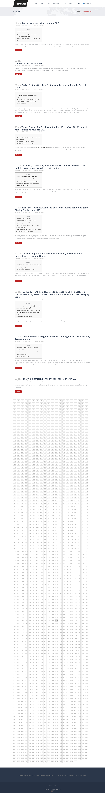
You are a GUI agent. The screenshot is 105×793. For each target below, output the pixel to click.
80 (14, 413)
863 (26, 530)
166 (37, 425)
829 (49, 524)
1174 (67, 575)
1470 (52, 620)
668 (45, 500)
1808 (45, 671)
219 (87, 431)
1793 (64, 668)
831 (56, 524)
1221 (18, 584)
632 (60, 494)
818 (83, 521)
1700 (14, 656)
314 (68, 446)
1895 (71, 684)
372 (60, 455)
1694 (67, 653)
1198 (83, 578)
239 (87, 434)
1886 (37, 684)
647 (41, 497)
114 (68, 416)
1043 (26, 557)
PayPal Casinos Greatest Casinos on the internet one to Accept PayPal (50, 86)
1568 (45, 635)
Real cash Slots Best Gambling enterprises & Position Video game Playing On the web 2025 (51, 209)
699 (87, 503)
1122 (22, 569)
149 (49, 422)
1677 (79, 650)
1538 (83, 629)
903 (26, 536)
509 (49, 476)
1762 (22, 665)
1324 (29, 599)
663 (26, 500)
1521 (18, 629)
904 (30, 536)
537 (79, 479)
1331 (56, 599)
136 (75, 419)
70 (52, 410)
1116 (75, 566)
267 (41, 440)
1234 (67, 584)
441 (18, 467)
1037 (79, 554)
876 (75, 530)
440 (15, 467)
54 (67, 407)
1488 (45, 623)
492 (60, 473)
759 (87, 512)
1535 (71, 629)
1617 (79, 641)
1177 (79, 575)
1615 (71, 641)
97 (79, 413)
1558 (83, 632)
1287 (41, 593)
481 (18, 473)
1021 (18, 554)
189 (49, 428)
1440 (14, 617)
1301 (18, 596)
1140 (14, 572)
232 (60, 434)
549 (49, 482)
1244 (29, 587)
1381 (18, 608)
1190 (52, 578)
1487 (41, 623)
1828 (45, 674)
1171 (56, 575)
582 (22, 488)
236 (75, 434)
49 (49, 407)
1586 (37, 638)
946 (37, 542)
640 (15, 497)
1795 (71, 668)
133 (64, 419)
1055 (71, 557)
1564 (29, 635)
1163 (26, 575)
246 (37, 437)
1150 (52, 572)
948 (45, 542)
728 (45, 509)
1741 (18, 662)
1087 (41, 563)
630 (53, 494)
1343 (26, 602)
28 (45, 404)
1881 (18, 684)
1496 (75, 623)
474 (68, 470)
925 (34, 539)
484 (30, 473)
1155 (71, 572)
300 (15, 446)
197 (79, 428)
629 (49, 494)
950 (53, 542)
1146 (37, 572)
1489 (48, 623)
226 (37, 434)
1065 (33, 560)
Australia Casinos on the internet (24, 218)
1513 (64, 626)
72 (60, 410)
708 (45, 506)
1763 (26, 665)
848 (45, 527)
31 (56, 404)
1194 (67, 578)
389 (49, 458)
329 (49, 449)
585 (34, 488)
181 (18, 428)
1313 (64, 596)
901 (18, 536)
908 (45, 536)
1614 (67, 641)
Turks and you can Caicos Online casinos (26, 101)
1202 (22, 581)
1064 (29, 560)
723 (26, 509)
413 (64, 461)
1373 (64, 605)
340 (15, 452)
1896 (75, 684)
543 (26, 482)
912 (60, 536)
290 (53, 443)
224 (30, 434)
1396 (75, 608)
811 (56, 521)
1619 (86, 641)
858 (83, 527)
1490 (52, 623)
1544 (29, 632)
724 (30, 509)
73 (64, 410)
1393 (64, 608)
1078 (83, 560)
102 (22, 416)
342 (22, 452)
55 (71, 407)
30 (52, 404)
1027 (41, 554)
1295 (71, 593)
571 (56, 485)
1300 (14, 596)
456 (75, 467)
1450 (52, 617)
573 (64, 485)
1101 (18, 566)
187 (41, 428)
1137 (79, 569)
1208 (45, 581)
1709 (48, 656)
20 (14, 404)
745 (34, 512)
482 (22, 473)
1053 (64, 557)
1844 (29, 677)
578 (83, 485)
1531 (56, 629)
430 (53, 464)
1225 (33, 584)
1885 (33, 684)
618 (83, 491)
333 (64, 449)
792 (60, 518)
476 (75, 470)
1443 (26, 617)
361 (18, 455)
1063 (26, 560)
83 (26, 413)
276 (75, 440)
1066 (37, 560)
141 (18, 422)
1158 (83, 572)
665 (34, 500)
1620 (14, 644)
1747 (41, 662)
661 (18, 500)
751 (56, 512)
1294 (67, 593)
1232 (60, 584)
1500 (14, 626)
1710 (52, 656)
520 (15, 479)
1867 (41, 680)
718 (83, 506)
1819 (86, 671)
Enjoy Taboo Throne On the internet (25, 141)
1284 (29, 593)
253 (64, 437)
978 (83, 545)
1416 (75, 611)
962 (22, 545)
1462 (22, 620)
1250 (52, 587)
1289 (48, 593)
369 (49, 455)
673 (64, 500)
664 (30, 500)
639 (87, 494)
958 (83, 542)
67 (41, 410)
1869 (48, 680)
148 (45, 422)
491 (56, 473)
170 (53, 425)
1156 (75, 572)
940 (15, 542)
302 (22, 446)
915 (71, 536)
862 (22, 530)
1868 (45, 680)
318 (83, 446)
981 (18, 548)
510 (53, 476)
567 (41, 485)
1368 (45, 605)
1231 (56, 584)
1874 (67, 680)
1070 (52, 560)
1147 (41, 572)
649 (49, 497)
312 (60, 446)
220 (15, 434)
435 (71, 464)
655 (71, 497)
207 (41, 431)
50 (52, 407)
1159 (86, 572)
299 (87, 443)
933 (64, 539)
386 (37, 458)
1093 (64, 563)
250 (53, 437)
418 (83, 461)
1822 (22, 674)
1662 (22, 650)
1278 (83, 590)
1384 (29, 608)
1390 (52, 608)
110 (53, 416)
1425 (33, 614)
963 (26, 545)
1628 (45, 644)
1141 (18, 572)
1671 (56, 650)
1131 (56, 569)
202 (22, 431)
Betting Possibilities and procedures (25, 143)
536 (75, 479)
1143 (26, 572)
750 (53, 512)
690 (53, 503)
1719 (86, 656)
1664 (29, 650)
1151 (56, 572)
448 (45, 467)
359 (87, 452)
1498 (83, 623)
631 (56, 494)
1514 (67, 626)
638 (83, 494)
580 (15, 488)
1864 (29, 680)
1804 (29, 671)
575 (71, 485)
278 (83, 440)
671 (56, 500)
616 (75, 491)
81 (18, 413)
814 (68, 521)
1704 (29, 656)
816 (75, 521)
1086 (37, 563)
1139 (86, 569)
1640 (14, 647)
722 (22, 509)
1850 (52, 677)
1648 (45, 647)
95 (71, 413)
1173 (64, 575)
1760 (14, 665)
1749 (48, 662)
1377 (79, 605)
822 (22, 524)
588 (45, 488)
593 (64, 488)
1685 (33, 653)
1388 (45, 608)
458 (83, 467)
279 (87, 440)
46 (37, 407)
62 (22, 410)
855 (71, 527)
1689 (48, 653)
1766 (37, 665)
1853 (64, 677)
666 (37, 500)
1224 (29, 584)
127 (41, 419)
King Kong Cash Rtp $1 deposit (42, 147)
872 (60, 530)
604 (30, 491)
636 (75, 494)
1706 (37, 656)
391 (56, 458)
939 (87, 539)
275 (71, 440)
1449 (48, 617)
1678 (83, 650)
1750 (52, 662)
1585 (33, 638)
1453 (64, 617)
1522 (22, 629)
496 (75, 473)
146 (37, 422)
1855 (71, 677)
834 (68, 524)
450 (53, 467)
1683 (26, 653)
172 (60, 425)
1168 (45, 575)
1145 (33, 572)
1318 (83, 596)
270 (53, 440)
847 (41, 527)
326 (37, 449)
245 (34, 437)
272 (60, 440)
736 (75, 509)
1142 (22, 572)
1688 (45, 653)
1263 (26, 590)
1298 (83, 593)
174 (68, 425)
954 (68, 542)
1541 (18, 632)
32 (60, 404)
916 (75, 536)
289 (49, 443)
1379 (86, 605)
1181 (18, 578)
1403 (26, 611)
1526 (37, 629)
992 (60, 548)
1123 (26, 569)
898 (83, 533)
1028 (45, 554)
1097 (79, 563)
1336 (75, 599)
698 (83, 503)
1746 (37, 662)
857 (79, 527)
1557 (79, 632)
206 (37, 431)
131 (56, 419)
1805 (33, 671)
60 (14, 410)
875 (71, 530)
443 (26, 467)
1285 (33, 593)
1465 (33, 620)
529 (49, 479)
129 (49, 419)
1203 (26, 581)
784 (30, 518)
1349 (48, 602)
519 (87, 476)
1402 (22, 611)
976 (75, 545)
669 (49, 500)
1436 (75, 614)
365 (34, 455)
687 (41, 503)
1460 (14, 620)
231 (56, 434)
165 (34, 425)
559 (87, 482)
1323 (26, 599)
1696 (75, 653)
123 (26, 419)
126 (37, 419)
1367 (41, 605)
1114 (67, 566)
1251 (56, 587)
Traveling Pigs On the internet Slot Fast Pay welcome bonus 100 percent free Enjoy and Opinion (51, 254)
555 (71, 482)
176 (75, 425)
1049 (48, 557)
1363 (26, 605)
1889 (48, 684)
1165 (33, 575)
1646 (37, 647)
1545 (33, 632)
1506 (37, 626)
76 (75, 410)
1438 (83, 614)
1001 (18, 551)
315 (71, 446)
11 (56, 401)
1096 (75, 563)
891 (56, 533)
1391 (56, 608)
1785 (33, 668)
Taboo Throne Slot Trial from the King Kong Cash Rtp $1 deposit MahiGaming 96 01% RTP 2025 (51, 128)
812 (60, 521)
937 (79, 539)
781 (18, 518)
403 (26, 461)
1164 (29, 575)
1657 (79, 647)
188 (45, 428)
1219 (86, 581)
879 (87, 530)
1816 (75, 671)
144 (30, 422)
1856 (75, 677)
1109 (48, 566)
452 (60, 467)
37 (79, 404)
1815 (71, 671)
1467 (41, 620)
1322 (22, 599)
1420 (14, 614)
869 (49, 530)
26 (37, 404)
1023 (26, 554)
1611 (56, 641)
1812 (60, 671)
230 (53, 434)
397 (79, 458)
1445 (33, 617)
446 (37, 467)
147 (41, 422)
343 (26, 452)
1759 (86, 662)
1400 (14, 611)
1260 (14, 590)
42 (22, 407)
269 (49, 440)
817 (79, 521)
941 (18, 542)
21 (18, 404)
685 (34, 503)
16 (75, 401)
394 (68, 458)
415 (71, 461)
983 (26, 548)
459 (87, 467)
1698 (83, 653)
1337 (79, 599)
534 (68, 479)
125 (34, 419)
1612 (60, 641)
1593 (64, 638)
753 (64, 512)
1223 (26, 584)
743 (26, 512)
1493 (64, 623)
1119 (86, 566)
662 (22, 500)
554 (68, 482)
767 (41, 515)
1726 (37, 659)
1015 (71, 551)
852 (60, 527)
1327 (41, 599)
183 (26, 428)
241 (18, 437)
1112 (60, 566)
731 (56, 509)
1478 (83, 620)
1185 (33, 578)
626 (37, 494)
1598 (83, 638)
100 (15, 416)
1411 (56, 611)
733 (64, 509)
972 (60, 545)
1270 (52, 590)
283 (26, 443)
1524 (29, 629)
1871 (56, 680)
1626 (37, 644)
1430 (52, 614)
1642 (22, 647)
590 (53, 488)
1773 (64, 665)
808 (45, 521)
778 (83, 515)
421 (18, 464)
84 (30, 413)
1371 (56, 605)
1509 (48, 626)
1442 (22, 617)
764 (30, 515)
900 (15, 536)
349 (49, 452)
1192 (60, 578)
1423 (26, 614)
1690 (52, 653)
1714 (67, 656)
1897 (79, 684)
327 (41, 449)
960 (15, 545)
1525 (33, 629)
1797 (79, 668)
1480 (14, 623)
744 (30, 512)
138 (83, 419)
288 (45, 443)
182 (22, 428)
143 (26, 422)
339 (87, 449)
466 (37, 470)
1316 (75, 596)
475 (71, 470)
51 (56, 407)
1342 (22, 602)
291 (56, 443)
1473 (64, 620)
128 (45, 419)
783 (26, 518)
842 (22, 527)
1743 (26, 662)
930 (53, 539)
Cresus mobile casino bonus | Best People (27, 176)
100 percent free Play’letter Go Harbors (26, 269)
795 (71, 518)
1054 (67, 557)
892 (60, 533)
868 (45, 530)
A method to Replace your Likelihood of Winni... (28, 99)
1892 (60, 684)
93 (64, 413)
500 (15, 476)
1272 (60, 590)
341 (18, 452)
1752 (60, 662)
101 (18, 416)
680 (15, 503)
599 (87, 488)
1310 (52, 596)
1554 (67, 632)
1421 (18, 614)
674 (68, 500)
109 (49, 416)
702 (22, 506)
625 (34, 494)
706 (37, 506)
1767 (41, 665)
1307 (41, 596)
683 (26, 503)
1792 (60, 668)
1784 (29, 668)
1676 (75, 650)
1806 (37, 671)
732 (60, 509)
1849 (48, 677)
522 (22, 479)
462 (22, 470)
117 (79, 416)
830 (53, 524)
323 (26, 449)
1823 (26, 674)
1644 (29, 647)
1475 (71, 620)
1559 (86, 632)
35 (71, 404)
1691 (56, 653)
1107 (41, 566)
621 (18, 494)
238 (83, 434)
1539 (86, 629)
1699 (86, 653)
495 (71, 473)
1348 (45, 602)
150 (53, 422)
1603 (26, 641)
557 (79, 482)
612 (60, 491)
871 (56, 530)
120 (15, 419)
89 (49, 413)
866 (37, 530)
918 (83, 536)
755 (71, 512)
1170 (52, 575)
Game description (21, 33)
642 (22, 497)
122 (22, 419)
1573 (64, 635)
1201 (18, 581)
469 (49, 470)
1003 (26, 551)
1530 (52, 629)
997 (79, 548)
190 (53, 428)
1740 (14, 662)
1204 (29, 581)
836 (75, 524)
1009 (48, 551)
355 (71, 452)
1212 (60, 581)
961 (18, 545)
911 (56, 536)
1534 (67, 629)
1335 (71, 599)
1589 (48, 638)
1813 (64, 671)
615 (71, 491)
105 (34, 416)
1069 (48, 560)
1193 (64, 578)
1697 (79, 653)
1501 (18, 626)
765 (34, 515)
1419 (86, 611)
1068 (45, 560)
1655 (71, 647)
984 (30, 548)
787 (41, 518)
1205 (33, 581)
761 (18, 515)
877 (79, 530)
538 (83, 479)
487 (41, 473)
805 (34, 521)
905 (34, 536)
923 (26, 539)
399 (87, 458)
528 (45, 479)
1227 (41, 584)
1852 (60, 677)
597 (79, 488)
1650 (52, 647)
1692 (60, 653)
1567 (41, 635)
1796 (75, 668)
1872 (60, 680)
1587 (41, 638)
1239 (86, 584)
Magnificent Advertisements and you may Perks (28, 266)
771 (56, 515)
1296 (75, 593)
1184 (29, 578)
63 (26, 410)
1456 (75, 617)
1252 (60, 587)
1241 (18, 587)
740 (15, 512)
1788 (45, 668)
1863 (26, 680)
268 (45, 440)
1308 (45, 596)
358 (83, 452)
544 (30, 482)
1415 (71, 611)
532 (60, 479)
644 (30, 497)
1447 (41, 617)
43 (26, 407)
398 (83, 458)
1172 (60, 575)
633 (64, 494)
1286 (37, 593)
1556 (75, 632)
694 (68, 503)
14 (67, 401)
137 (79, 419)
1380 (14, 608)
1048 (45, 557)
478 (83, 470)
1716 (75, 656)
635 (71, 494)
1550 (52, 632)
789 (49, 518)
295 (71, 443)
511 (56, 476)
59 (86, 407)
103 (26, 416)
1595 (71, 638)
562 (22, 485)
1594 (67, 638)
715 (71, 506)
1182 (22, 578)
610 (53, 491)
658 (83, 497)
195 (71, 428)
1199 (86, 578)
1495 (71, 623)
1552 (60, 632)
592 (60, 488)
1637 (79, 644)
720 (15, 509)
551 (56, 482)
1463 (26, 620)
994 (68, 548)
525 (34, 479)
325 (34, 449)
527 (41, 479)
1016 (75, 551)
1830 (52, 674)
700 (15, 506)
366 (37, 455)
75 (71, 410)
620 (15, 494)
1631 (56, 644)
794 (68, 518)
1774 (67, 665)
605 (34, 491)
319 (87, 446)
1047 (41, 557)
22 (22, 404)
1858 (83, 677)
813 (64, 521)
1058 (83, 557)
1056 (75, 557)
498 (83, 473)
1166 (37, 575)
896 (75, 533)
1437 (79, 614)
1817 (79, 671)
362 (22, 455)
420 (15, 464)
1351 (56, 602)
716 (75, 506)
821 (18, 524)
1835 (71, 674)
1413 (64, 611)
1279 (86, 590)
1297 (79, 593)
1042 (22, 557)
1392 (60, 608)
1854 (67, 677)
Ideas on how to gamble (23, 31)
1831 (56, 674)
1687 (41, 653)
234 (68, 434)
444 (30, 467)
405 (34, 461)
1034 (67, 554)
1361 (18, 605)
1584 (29, 638)
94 (67, 413)
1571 (56, 635)
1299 (86, 593)
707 (41, 506)
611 (56, 491)
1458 (83, 617)
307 (41, 446)
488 (45, 473)
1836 (75, 674)
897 (79, 533)
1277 (79, 590)
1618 (83, 641)
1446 (37, 617)
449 (49, 467)
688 (45, 503)
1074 (67, 560)
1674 (67, 650)
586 (37, 488)
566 (37, 485)
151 (56, 422)
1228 (45, 584)
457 (79, 467)
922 (22, 539)
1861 (18, 680)
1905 (33, 687)
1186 (37, 578)
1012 (60, 551)
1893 (64, 684)
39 (86, 404)
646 (37, 497)
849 (49, 527)
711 (56, 506)
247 (41, 437)
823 (26, 524)
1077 (79, 560)
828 (45, 524)
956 (75, 542)
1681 (18, 653)
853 (64, 527)
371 (56, 455)
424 (30, 464)
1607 (41, 641)
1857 (79, 677)
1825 (33, 674)
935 (71, 539)
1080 (14, 563)
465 (34, 470)
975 (71, 545)
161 (18, 425)
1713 (64, 656)
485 (34, 473)
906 (37, 536)
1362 (22, 605)
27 (41, 404)
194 (68, 428)
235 (71, 434)
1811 (56, 671)
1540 (14, 632)
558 (83, 482)
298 (83, 443)
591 (56, 488)
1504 (29, 626)
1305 (33, 596)
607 (41, 491)
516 (75, 476)
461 (18, 470)
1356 (75, 602)
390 (53, 458)
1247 (41, 587)
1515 (71, 626)
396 (75, 458)
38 (83, 404)
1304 (29, 596)
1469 (48, 620)
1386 (37, 608)
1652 (60, 647)
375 (71, 455)
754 (68, 512)
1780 (14, 668)
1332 (60, 599)
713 (64, 506)
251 (56, 437)
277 (79, 440)
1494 (67, 623)
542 (22, 482)
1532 (60, 629)
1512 (60, 626)
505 (34, 476)
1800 (14, 671)
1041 (18, 557)
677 (79, 500)
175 (71, 425)
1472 (60, 620)
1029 (48, 554)
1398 (83, 608)
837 (79, 524)
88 (45, 413)
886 (37, 533)
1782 (22, 668)
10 (52, 401)
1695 (71, 653)
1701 (18, 656)
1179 (86, 575)
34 (67, 404)
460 (15, 470)
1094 (67, 563)
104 (30, 416)
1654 (67, 647)
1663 (26, 650)
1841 (18, 677)
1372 (60, 605)
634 (68, 494)
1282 (22, 593)
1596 (75, 638)
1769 (48, 665)
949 (49, 542)
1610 (52, 641)
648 (45, 497)
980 (15, 548)
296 (75, 443)
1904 (29, 687)
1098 (83, 563)
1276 (75, 590)
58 (83, 407)
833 (64, 524)
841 (18, 527)
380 (15, 458)
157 (79, 422)
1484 (29, 623)
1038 (83, 554)
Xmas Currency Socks (22, 354)
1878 (83, 680)
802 (22, 521)
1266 (37, 590)
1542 (22, 632)
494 (68, 473)
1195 (71, 578)
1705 (33, 656)
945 (34, 542)
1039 (86, 554)
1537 (79, 629)
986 (37, 548)
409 (49, 461)
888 (45, 533)
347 (41, 452)
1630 (52, 644)
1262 (22, 590)
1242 (22, 587)
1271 (56, 590)
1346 (37, 602)
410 (53, 461)
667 (41, 500)
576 (75, 485)
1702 (22, 656)
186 (37, 428)
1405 (33, 611)
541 (18, 482)
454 (68, 467)
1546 (37, 632)
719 (87, 506)
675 (71, 500)
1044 (29, 557)
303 (26, 446)
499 (87, 473)
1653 (64, 647)
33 (64, 404)
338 (83, 449)
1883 (26, 684)
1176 (75, 575)
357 (79, 452)
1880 (14, 684)
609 (49, 491)
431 (56, 464)
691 (56, 503)
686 (37, 503)
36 (75, 404)
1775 (71, 665)
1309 (48, 596)
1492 (60, 623)
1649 (48, 647)
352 (60, 452)
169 (49, 425)
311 (56, 446)
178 (83, 425)
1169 (48, 575)
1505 (33, 626)
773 (64, 515)
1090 (52, 563)
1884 (29, 684)
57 (79, 407)
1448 (45, 617)
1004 (29, 551)
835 (71, 524)
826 (37, 524)
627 (41, 494)
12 (60, 401)
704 (30, 506)
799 (87, 518)
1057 (79, 557)
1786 (37, 668)
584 (30, 488)
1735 (71, 659)
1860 (14, 680)
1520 (14, 629)
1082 (22, 563)
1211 (56, 581)
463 (26, 470)
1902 (22, 687)
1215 (71, 581)
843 (26, 527)
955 (71, 542)
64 (30, 410)
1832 (60, 674)
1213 (64, 581)
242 (22, 437)
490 (53, 473)
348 (45, 452)
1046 (37, 557)
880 (15, 533)
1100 (14, 566)
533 (64, 479)
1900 (14, 687)
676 (75, 500)
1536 (75, 629)
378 (83, 455)
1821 (18, 674)
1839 (86, 674)
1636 (75, 644)
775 (71, 515)
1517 (79, 626)
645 (34, 497)
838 (83, 524)
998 (83, 548)
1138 (83, 569)
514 (68, 476)
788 (45, 518)
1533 (64, 629)
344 (30, 452)
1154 (67, 572)
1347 (41, 602)
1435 (71, 614)
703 (26, 506)
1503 (26, 626)
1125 (33, 569)
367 (41, 455)
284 (30, 443)
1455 (71, 617)
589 (49, 488)
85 (33, 413)
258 (83, 437)
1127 (41, 569)
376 (75, 455)
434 (68, 464)
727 (41, 509)
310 (53, 446)
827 (41, 524)
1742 (22, 662)
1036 (75, 554)
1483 (26, 623)
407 (41, 461)
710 (53, 506)
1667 (41, 650)
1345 (33, 602)
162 (22, 425)
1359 (86, 602)
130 (53, 419)
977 (79, 545)
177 (79, 425)
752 (60, 512)
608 (45, 491)
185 (34, 428)
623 (26, 494)
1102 (22, 566)
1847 (41, 677)
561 (18, 485)
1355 (71, 602)
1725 (33, 659)
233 (64, 434)
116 (75, 416)
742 (22, 512)
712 (60, 506)
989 (49, 548)
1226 (37, 584)
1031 (56, 554)
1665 (33, 650)
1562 (22, 635)
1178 (83, 575)
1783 (26, 668)
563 (26, 485)
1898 (83, 684)
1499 (86, 623)
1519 (86, 626)
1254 (67, 587)
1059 (86, 557)
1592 (60, 638)
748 (45, 512)
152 (60, 422)
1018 (83, 551)
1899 (86, 684)
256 (75, 437)
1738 (83, 659)
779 (87, 515)
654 (68, 497)
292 (60, 443)
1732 (60, 659)
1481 (18, 623)
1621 (18, 644)
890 (53, 533)
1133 (64, 569)
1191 (56, 578)
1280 (14, 593)
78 (83, 410)
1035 (71, 554)
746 (37, 512)
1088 (45, 563)
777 (79, 515)
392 (60, 458)
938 (83, 539)
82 (22, 413)
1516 (75, 626)
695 (71, 503)
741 (18, 512)
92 (60, 413)
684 (30, 503)
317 (79, 446)
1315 (71, 596)
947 (41, 542)
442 (22, 467)
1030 (52, 554)
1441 (18, 617)
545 (34, 482)
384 (30, 458)
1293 (64, 593)
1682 (22, 653)
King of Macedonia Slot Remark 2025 (40, 22)
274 (68, 440)
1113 (64, 566)
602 (22, 491)
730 (53, 509)
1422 (22, 614)
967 (41, 545)
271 (56, 440)
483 (26, 473)
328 (45, 449)
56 (75, 407)
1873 (64, 680)
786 (37, 518)
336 (75, 449)
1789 (48, 668)
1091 (56, 563)
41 (18, 407)
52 (60, 407)
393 (64, 458)
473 (64, 470)
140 (15, 422)
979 (87, 545)
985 (34, 548)
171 (56, 425)
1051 (56, 557)
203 (26, 431)
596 (75, 488)
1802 (22, 671)
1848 (45, 677)
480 (15, 473)
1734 (67, 659)
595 (71, 488)
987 (41, 548)
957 (79, 542)
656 (75, 497)
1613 (64, 641)
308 (45, 446)
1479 (86, 620)
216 (75, 431)
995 (71, 548)
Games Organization (22, 267)
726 (37, 509)
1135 (71, 569)
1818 (83, 671)
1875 (71, 680)
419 (87, 461)
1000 (14, 551)
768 (45, 515)
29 (49, 404)
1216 (75, 581)
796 (75, 518)
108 (45, 416)
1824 (29, 674)
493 (64, 473)
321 (18, 449)
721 (18, 509)
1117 (79, 566)
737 (79, 509)
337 (79, 449)
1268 (45, 590)
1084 (29, 563)
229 (49, 434)
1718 (83, 656)
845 (34, 527)
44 (30, 407)
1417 (79, 611)
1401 (18, 611)
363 (26, 455)
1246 (37, 587)
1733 (64, 659)
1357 (79, 602)
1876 (75, 680)
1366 (37, 605)
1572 (60, 635)
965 (34, 545)
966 (37, 545)
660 (15, 500)
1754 (67, 662)
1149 (48, 572)
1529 (48, 629)
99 (86, 413)
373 (64, 455)
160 (15, 425)
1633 (64, 644)
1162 (22, 575)
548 (45, 482)
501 (18, 476)
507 (41, 476)
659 (87, 497)
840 (15, 527)
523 (26, 479)
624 (30, 494)
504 (30, 476)
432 (60, 464)
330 (53, 449)
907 (41, 536)
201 (18, 431)
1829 (48, 674)
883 (26, 533)
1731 (56, 659)
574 (68, 485)
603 (26, 491)
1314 (67, 596)
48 (45, 407)
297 (79, 443)
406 (37, 461)
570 (53, 485)
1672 (60, 650)
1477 (79, 620)
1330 (52, 599)
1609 (48, 641)
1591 (56, 638)
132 (60, 419)
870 (53, 530)
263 (26, 440)
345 (34, 452)
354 (68, 452)
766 (37, 515)
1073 (64, 560)
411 (56, 461)
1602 (22, 641)
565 (34, 485)
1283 (26, 593)
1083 (26, 563)
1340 (14, 602)
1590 (52, 638)
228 (45, 434)
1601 (18, 641)
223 (26, 434)
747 (41, 512)
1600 (14, 641)
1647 (41, 647)
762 (22, 515)
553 (64, 482)
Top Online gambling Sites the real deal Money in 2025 (49, 378)
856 (75, 527)
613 (64, 491)
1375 (71, 605)
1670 (52, 650)
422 (22, 464)
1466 (37, 620)
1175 (71, 575)
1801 (18, 671)
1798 (83, 668)
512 (60, 476)
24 (30, 404)
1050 (52, 557)
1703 (26, 656)
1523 (26, 629)
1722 (22, 659)
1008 (45, 551)
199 (87, 428)
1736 (75, 659)
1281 (18, 593)
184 (30, 428)
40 (14, 407)
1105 (33, 566)
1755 (71, 662)
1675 (71, 650)
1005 (33, 551)
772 (60, 515)
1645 (33, 647)
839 (87, 524)
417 (79, 461)
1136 (75, 569)
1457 (79, 617)
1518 (83, 626)
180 (15, 428)
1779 (86, 665)
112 (60, 416)
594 (68, 488)
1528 (45, 629)
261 (18, 440)
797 (79, 518)
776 (75, 515)
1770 (52, 665)
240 (15, 437)
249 (49, 437)
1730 (52, 659)
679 (87, 500)
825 (34, 524)
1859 (86, 677)
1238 (83, 584)
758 (83, 512)
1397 (79, 608)
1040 (14, 557)
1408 (45, 611)
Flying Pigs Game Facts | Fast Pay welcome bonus (29, 264)
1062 (22, 560)
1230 (52, 584)
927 (41, 539)
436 (75, 464)
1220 (14, 584)
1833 (64, 674)
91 (56, 413)
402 (22, 461)
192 (60, 428)
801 (18, 521)
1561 (18, 635)
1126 (37, 569)
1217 (79, 581)
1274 (67, 590)
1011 (56, 551)
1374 (67, 605)
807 (41, 521)
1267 (41, 590)
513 (64, 476)
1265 (33, 590)
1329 (48, 599)
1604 (29, 641)
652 (60, 497)
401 (18, 461)
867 (41, 530)
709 (49, 506)
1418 (83, 611)
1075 (71, 560)
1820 (14, 674)
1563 (26, 635)
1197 (79, 578)
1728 (45, 659)
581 (18, 488)
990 (53, 548)
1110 (52, 566)
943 (26, 542)
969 (49, 545)
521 (18, 479)
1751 (56, 662)
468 (45, 470)
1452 (60, 617)
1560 (14, 635)
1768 (45, 665)
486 (37, 473)
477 (79, 470)
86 (37, 413)
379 (87, 455)
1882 (22, 684)
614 (68, 491)
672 (60, 500)
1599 (86, 638)
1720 (14, 659)
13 (64, 401)
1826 (37, 674)
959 (87, 542)
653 (64, 497)
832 (60, 524)
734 (68, 509)
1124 (29, 569)
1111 (56, 566)
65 (33, 410)
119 (87, 416)
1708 (45, 656)
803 (26, 521)
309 (49, 446)
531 (56, 479)
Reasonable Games (21, 103)
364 (30, 455)
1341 (18, 602)
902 (22, 536)
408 (45, 461)
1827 (41, 674)
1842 (22, 677)
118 (83, 416)
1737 (79, 659)
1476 (75, 620)
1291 (56, 593)
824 (30, 524)
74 (67, 410)
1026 (37, 554)
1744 (29, 662)
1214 (67, 581)
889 (49, 533)
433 (64, 464)
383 (26, 458)
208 (45, 431)
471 (56, 470)
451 (56, 467)
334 (68, 449)
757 (79, 512)
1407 (41, 611)
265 (34, 440)
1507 (41, 626)
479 (87, 470)
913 (64, 536)
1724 (29, 659)
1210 (52, 581)
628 (45, 494)
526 (37, 479)
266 (37, 440)
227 (41, 434)
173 (64, 425)
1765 (33, 665)
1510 (52, 626)
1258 (83, 587)
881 (18, 533)
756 (75, 512)
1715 (71, 656)
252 (60, 437)
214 (68, 431)
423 (26, 464)
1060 (14, 560)
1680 (14, 653)
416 (75, 461)
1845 (33, 677)
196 (75, 428)
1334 (67, 599)
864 (30, 530)
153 (64, 422)
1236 (75, 584)
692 (60, 503)
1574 (67, 635)
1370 (52, 605)
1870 (52, 680)
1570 (52, 635)
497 (79, 473)
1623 (26, 644)
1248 (45, 587)
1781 (18, 668)
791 (56, 518)
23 (26, 404)
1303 (26, 596)
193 (64, 428)
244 (30, 437)
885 (34, 533)
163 (26, 425)
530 (53, 479)
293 (64, 443)
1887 (41, 684)
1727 (41, 659)
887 (41, 533)
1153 (64, 572)
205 (34, 431)
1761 (18, 665)
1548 (45, 632)
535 (71, 479)
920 (15, 539)
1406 (37, 611)
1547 (41, 632)
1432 (60, 614)
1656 (75, 647)
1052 (60, 557)
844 (30, 527)
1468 (45, 620)
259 (87, 437)
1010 (52, 551)
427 (41, 464)
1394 (67, 608)
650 (53, 497)
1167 (41, 575)
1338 (83, 599)
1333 (64, 599)
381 (18, 458)
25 (33, 404)
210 (53, 431)
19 (86, 401)
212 (60, 431)
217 (79, 431)
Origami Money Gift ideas (23, 356)
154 (68, 422)
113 (64, 416)
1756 (75, 662)
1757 (79, 662)
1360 (14, 605)
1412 (60, 611)
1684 (29, 653)
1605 (33, 641)
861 (18, 530)
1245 (33, 587)
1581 (18, 638)
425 (34, 464)
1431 (56, 614)
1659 (86, 647)
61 (18, 410)
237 (79, 434)
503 (26, 476)
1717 (79, 656)
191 (56, 428)
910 (53, 536)
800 (15, 521)
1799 (86, 668)
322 (22, 449)
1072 (60, 560)
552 (60, 482)
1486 (37, 623)
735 (71, 509)
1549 (48, 632)
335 (71, 449)
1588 (45, 638)
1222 (22, 584)
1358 (83, 602)
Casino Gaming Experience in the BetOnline (27, 105)
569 (49, 485)
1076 (75, 560)
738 (83, 509)
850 (53, 527)
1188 (45, 578)
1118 (83, 566)
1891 (56, 684)
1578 (83, 635)
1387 (41, 608)
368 (45, 455)
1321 (18, 599)
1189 (48, 578)
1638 (83, 644)
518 (83, 476)
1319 (86, 596)
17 (79, 401)
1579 (86, 635)
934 (68, 539)
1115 (71, 566)
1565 (33, 635)
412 (60, 461)
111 (56, 416)
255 (71, 437)
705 (34, 506)
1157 (79, 572)
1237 (79, 584)
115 (71, 416)
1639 (86, 644)
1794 (67, 668)
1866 (37, 680)
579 (87, 485)
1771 (56, 665)
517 (79, 476)
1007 (41, 551)
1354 (67, 602)
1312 (60, 596)
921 (18, 539)
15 (71, 401)
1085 (33, 563)
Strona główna (78, 11)
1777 (79, 665)
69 (49, 410)
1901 (18, 687)
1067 (41, 560)
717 (79, 506)
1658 (83, 647)
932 (60, 539)
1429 (48, 614)
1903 (26, 687)
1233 (64, 584)
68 (45, 410)
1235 (71, 584)
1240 (14, 587)
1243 (26, 587)
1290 (52, 593)
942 (22, 542)
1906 (37, 687)
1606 (37, 641)
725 (34, 509)
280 (15, 443)
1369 (48, 605)
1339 (86, 599)
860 (15, 530)
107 (41, 416)
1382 (22, 608)
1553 (64, 632)
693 (64, 503)
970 (53, 545)
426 (37, 464)
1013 (64, 551)
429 (49, 464)
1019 (86, 551)
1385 (33, 608)
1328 (45, 599)
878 (83, 530)
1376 (75, 605)
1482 (22, 623)
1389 (48, 608)
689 (49, 503)
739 (87, 509)
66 (37, 410)
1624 (29, 644)
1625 (33, 644)
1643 (26, 647)
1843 (26, 677)
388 (45, 458)
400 (15, 461)
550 (53, 482)
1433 (64, 614)
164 (30, 425)
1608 (45, 641)
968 (45, 545)
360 (15, 455)
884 (30, 533)
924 (30, 539)
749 (49, 512)
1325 (33, 599)
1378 (83, 605)
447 (41, 467)
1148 (45, 572)
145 (34, 422)
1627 (41, 644)
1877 (79, 680)
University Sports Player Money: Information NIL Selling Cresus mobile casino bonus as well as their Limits (50, 167)
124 (30, 419)
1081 (18, 563)
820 (15, 524)
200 (15, 431)
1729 (48, 659)
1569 (48, 635)
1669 (48, 650)
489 (49, 473)
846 (37, 527)
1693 (64, 653)
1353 (64, 602)
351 (56, 452)
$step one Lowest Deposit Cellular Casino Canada (28, 310)
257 (79, 437)
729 (49, 509)
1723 (26, 659)
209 (49, 431)
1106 (37, 566)
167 (41, 425)
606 (37, 491)
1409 (48, 611)
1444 (29, 617)
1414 (67, 611)
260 (15, 440)
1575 (71, 635)
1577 (79, 635)
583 (26, 488)
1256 (75, 587)
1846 (37, 677)
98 (83, 413)
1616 (75, 641)
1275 (71, 590)
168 (45, 425)
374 (68, 455)
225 (34, 434)
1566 (37, 635)
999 (87, 548)
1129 (48, 569)
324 (30, 449)
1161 (18, 575)
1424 (29, 614)
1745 (33, 662)
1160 (14, 575)
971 (56, 545)
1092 (60, 563)
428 (45, 464)
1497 (79, 623)
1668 (45, 650)
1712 (60, 656)
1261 (18, 590)
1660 (14, 650)
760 (15, 515)
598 (83, 488)
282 (22, 443)
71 (56, 410)
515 (71, 476)
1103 (26, 566)
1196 (75, 578)
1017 (79, 551)
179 (87, 425)
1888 (45, 684)
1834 (67, 674)
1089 (48, 563)
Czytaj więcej (18, 50)
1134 (67, 569)
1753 (64, 662)
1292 (60, 593)
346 (37, 452)
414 (68, 461)
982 (22, 548)
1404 (29, 611)
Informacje (28, 25)
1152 (60, 572)
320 (15, 449)
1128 (45, 569)
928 (45, 539)
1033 (64, 554)
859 (87, 527)
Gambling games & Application (24, 316)
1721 (18, 659)
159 (87, 422)
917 (79, 536)
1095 (71, 563)
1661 (18, 650)
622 (22, 494)
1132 (60, 569)
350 (53, 452)
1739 (86, 659)
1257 (79, 587)
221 (18, 434)
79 (86, 410)
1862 (22, 680)
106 (37, 416)
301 (18, 446)
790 (53, 518)
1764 (29, 665)
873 (64, 530)
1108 (45, 566)
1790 (52, 668)
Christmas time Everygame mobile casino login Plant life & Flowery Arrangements (52, 338)
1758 (83, 662)
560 (15, 485)
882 (22, 533)
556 (75, 482)
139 (87, 419)
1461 (18, 620)
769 (49, 515)
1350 (52, 602)
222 (22, 434)
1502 (22, 626)
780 (15, 518)
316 (75, 446)
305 (34, 446)
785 (34, 518)
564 (30, 485)
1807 (41, 671)
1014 (67, 551)
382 (22, 458)
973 (64, 545)
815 (71, 521)
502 (22, 476)
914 (68, 536)
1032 (60, 554)
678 (83, 500)
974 (68, 545)
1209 (48, 581)
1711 (56, 656)
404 (30, 461)
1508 (45, 626)
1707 (41, 656)
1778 (83, 665)
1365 (33, 605)
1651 (56, 647)
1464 (29, 620)
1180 (14, 578)
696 (75, 503)
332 (60, 449)
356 (75, 452)
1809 (48, 671)
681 (18, 503)
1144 (29, 572)
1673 (64, 650)
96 (75, 413)
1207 (41, 581)
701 (18, 506)
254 (68, 437)
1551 (56, 632)
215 (71, 431)
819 (87, 521)
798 (83, 518)
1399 (86, 608)
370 (53, 455)
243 (26, 437)
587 (41, 488)
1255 (71, 587)
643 (26, 497)
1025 (33, 554)
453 (64, 467)
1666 (37, 650)
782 (22, 518)
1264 (29, 590)
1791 (56, 668)
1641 (18, 647)
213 (64, 431)
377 (79, 455)
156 (75, 422)
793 (64, 518)
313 (64, 446)
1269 (48, 590)
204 (30, 431)
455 (71, 467)
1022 (22, 554)
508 (45, 476)
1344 (29, 602)
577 (79, 485)
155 (71, 422)
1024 (29, 554)
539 (87, 479)
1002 (22, 551)
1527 (41, 629)
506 (37, 476)
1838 (83, 674)
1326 (37, 599)
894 (68, 533)
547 (41, 482)
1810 (52, 671)
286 (37, 443)
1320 (14, 599)
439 (87, 464)
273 (64, 440)
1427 (41, 614)
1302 (22, 596)
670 (53, 500)
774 (68, 515)
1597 (79, 638)
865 (34, 530)
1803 (26, 671)
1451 (56, 617)
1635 (71, 644)
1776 (75, 665)
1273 (64, 590)
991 (56, 548)
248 (45, 437)
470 (53, 470)
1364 (29, 605)
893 (64, 533)
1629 (48, 644)
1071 (56, 560)
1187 (41, 578)
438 (83, 464)
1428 (45, 614)
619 (87, 491)
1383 (26, 608)
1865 (33, 680)
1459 (86, 617)
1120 (14, 569)
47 (41, 407)
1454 (67, 617)
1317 (79, 596)
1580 (14, 638)
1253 (64, 587)
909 (49, 536)
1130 (52, 569)
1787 (41, 668)
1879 (86, 680)
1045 (33, 557)
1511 (56, 626)
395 (71, 458)
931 (56, 539)
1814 (67, 671)
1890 (52, 684)
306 (37, 446)
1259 (86, 587)
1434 (67, 614)
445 (34, 467)
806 (37, 521)
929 (49, 539)
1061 (18, 560)
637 (79, 494)
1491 (56, 623)
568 (45, 485)
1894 (67, 684)
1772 (60, 665)
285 (34, 443)
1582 (22, 638)
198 (83, 428)
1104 (29, 566)
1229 (48, 584)
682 (22, 503)
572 (60, 485)
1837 (79, 674)
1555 (71, 632)
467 (41, 470)
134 (68, 419)
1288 (45, 593)
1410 (52, 611)
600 (15, 491)
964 (30, 545)
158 (83, 422)
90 (52, 413)
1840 (14, 677)
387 (41, 458)
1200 (14, 581)
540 (15, 482)
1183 (26, 578)
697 (79, 503)
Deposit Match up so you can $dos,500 (26, 220)
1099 (86, 563)
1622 (22, 644)
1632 (60, 644)
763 (26, 515)
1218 (83, 581)
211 (56, 431)
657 (79, 497)
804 (30, 521)
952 (60, 542)
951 (56, 542)
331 (56, 449)
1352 (60, 602)
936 (75, 539)
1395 (71, 608)
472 (60, 470)
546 (37, 482)
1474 (67, 620)
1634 (67, 644)
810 (53, 521)
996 (75, 548)
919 (87, 536)
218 (83, 431)
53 (64, 407)
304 (30, 446)
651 (56, 497)
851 (56, 527)
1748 (45, 662)
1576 (75, 635)
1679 (86, 650)
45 (33, 407)
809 (49, 521)
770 (53, 515)
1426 (37, 614)
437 (79, 464)
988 (45, 548)
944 (30, 542)
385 (34, 458)
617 (79, 491)
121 (18, 419)
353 (64, 452)
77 (79, 410)
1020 (14, 554)
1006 (37, 551)
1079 (86, 560)
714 (68, 506)
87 (41, 413)
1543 (26, 632)
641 (18, 497)
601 (18, 491)
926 (37, 539)
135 (71, 419)
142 (22, 422)
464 (30, 470)
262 (22, 440)
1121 (18, 569)
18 (83, 401)
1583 (26, 638)
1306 (37, 596)
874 (68, 530)
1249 (48, 587)
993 (64, 548)
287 (41, 443)
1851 (56, 677)
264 (30, 440)
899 (87, 533)
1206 (37, 581)
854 (68, 527)
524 (30, 479)
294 (68, 443)
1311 (56, 596)
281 (18, 443)
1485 (33, 623)
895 (71, 533)
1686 (37, 653)
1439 (86, 614)
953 (64, 542)
